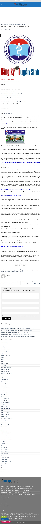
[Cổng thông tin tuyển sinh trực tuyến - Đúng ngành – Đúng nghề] (20, 4)
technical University (4, 271)
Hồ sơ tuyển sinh (4, 381)
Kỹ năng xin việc (4, 400)
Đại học (2, 24)
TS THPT (2, 445)
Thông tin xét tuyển (4, 435)
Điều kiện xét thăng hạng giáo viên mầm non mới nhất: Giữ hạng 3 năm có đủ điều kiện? (17, 328)
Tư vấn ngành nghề (4, 449)
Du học (2, 357)
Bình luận (4, 292)
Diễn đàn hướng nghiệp (5, 355)
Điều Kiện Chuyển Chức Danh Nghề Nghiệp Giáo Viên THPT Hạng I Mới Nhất (16, 334)
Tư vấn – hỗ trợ (4, 447)
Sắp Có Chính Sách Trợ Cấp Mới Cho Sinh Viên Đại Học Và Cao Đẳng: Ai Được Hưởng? (18, 336)
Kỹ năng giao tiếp (4, 394)
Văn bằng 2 (3, 465)
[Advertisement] (20, 14)
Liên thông (3, 404)
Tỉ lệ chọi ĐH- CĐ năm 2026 (6, 439)
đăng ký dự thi (15, 270)
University (21, 271)
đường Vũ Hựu (26, 270)
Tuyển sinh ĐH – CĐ (5, 457)
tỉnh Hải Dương (16, 271)
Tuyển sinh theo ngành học (6, 461)
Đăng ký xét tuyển (4, 363)
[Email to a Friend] (21, 265)
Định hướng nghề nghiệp (5, 375)
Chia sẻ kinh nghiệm (5, 351)
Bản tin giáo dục (4, 497)
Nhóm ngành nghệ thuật (5, 408)
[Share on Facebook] (17, 265)
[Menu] (1, 4)
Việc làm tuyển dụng (5, 469)
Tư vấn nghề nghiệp (4, 451)
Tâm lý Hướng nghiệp (5, 424)
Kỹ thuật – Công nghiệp (5, 402)
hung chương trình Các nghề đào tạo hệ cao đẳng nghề (11, 93)
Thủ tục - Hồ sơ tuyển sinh (27, 514)
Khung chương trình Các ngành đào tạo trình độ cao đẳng (11, 91)
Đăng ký (2, 361)
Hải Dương (30, 270)
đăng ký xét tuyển (20, 270)
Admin (10, 29)
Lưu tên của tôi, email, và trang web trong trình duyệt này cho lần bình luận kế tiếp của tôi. (20, 315)
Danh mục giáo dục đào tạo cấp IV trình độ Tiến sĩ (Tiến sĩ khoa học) (13, 101)
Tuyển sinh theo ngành (5, 459)
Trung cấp (3, 441)
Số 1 (36, 270)
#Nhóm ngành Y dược (6, 270)
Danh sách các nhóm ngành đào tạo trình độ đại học (10, 95)
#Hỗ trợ (35, 269)
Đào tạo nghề (3, 365)
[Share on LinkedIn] (25, 265)
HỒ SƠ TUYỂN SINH (5, 379)
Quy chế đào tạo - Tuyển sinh (15, 514)
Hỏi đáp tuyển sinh (4, 383)
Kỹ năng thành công (4, 396)
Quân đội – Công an (4, 416)
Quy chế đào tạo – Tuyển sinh (6, 418)
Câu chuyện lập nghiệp (5, 349)
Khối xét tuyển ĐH (4, 392)
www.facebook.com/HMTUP (8, 113)
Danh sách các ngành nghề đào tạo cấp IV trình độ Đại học (11, 97)
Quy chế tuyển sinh (4, 420)
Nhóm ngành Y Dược (7, 24)
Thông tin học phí (4, 426)
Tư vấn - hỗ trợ (32, 516)
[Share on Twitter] (19, 265)
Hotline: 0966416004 (6, 521)
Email (3, 306)
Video (2, 467)
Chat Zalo (4, 516)
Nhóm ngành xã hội (4, 410)
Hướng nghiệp (3, 385)
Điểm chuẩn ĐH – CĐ (5, 369)
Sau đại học (3, 422)
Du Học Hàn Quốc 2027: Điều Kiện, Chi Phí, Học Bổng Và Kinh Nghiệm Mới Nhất (16, 330)
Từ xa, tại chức (4, 455)
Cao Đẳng (10, 513)
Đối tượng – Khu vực (5, 377)
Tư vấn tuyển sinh (4, 453)
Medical (34, 270)
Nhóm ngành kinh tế (4, 406)
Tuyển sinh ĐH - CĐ (21, 24)
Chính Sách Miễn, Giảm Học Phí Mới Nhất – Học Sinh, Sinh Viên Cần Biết (15, 332)
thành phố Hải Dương (10, 271)
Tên (3, 301)
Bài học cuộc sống (4, 342)
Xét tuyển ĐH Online (5, 471)
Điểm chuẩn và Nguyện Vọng (6, 373)
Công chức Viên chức (5, 353)
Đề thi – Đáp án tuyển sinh (6, 367)
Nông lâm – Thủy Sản (5, 414)
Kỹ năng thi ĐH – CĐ (5, 398)
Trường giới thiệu (14, 24)
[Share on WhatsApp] (16, 265)
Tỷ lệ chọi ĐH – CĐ (4, 463)
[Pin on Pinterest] (23, 265)
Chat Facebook (5, 519)
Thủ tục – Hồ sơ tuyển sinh (6, 437)
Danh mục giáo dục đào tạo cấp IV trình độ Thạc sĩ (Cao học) (12, 99)
